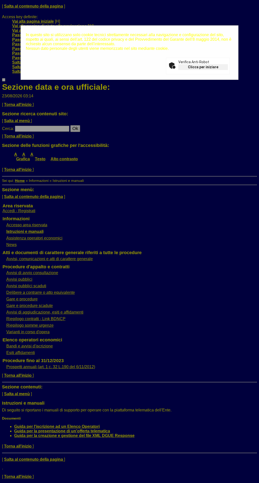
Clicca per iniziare (203, 67)
